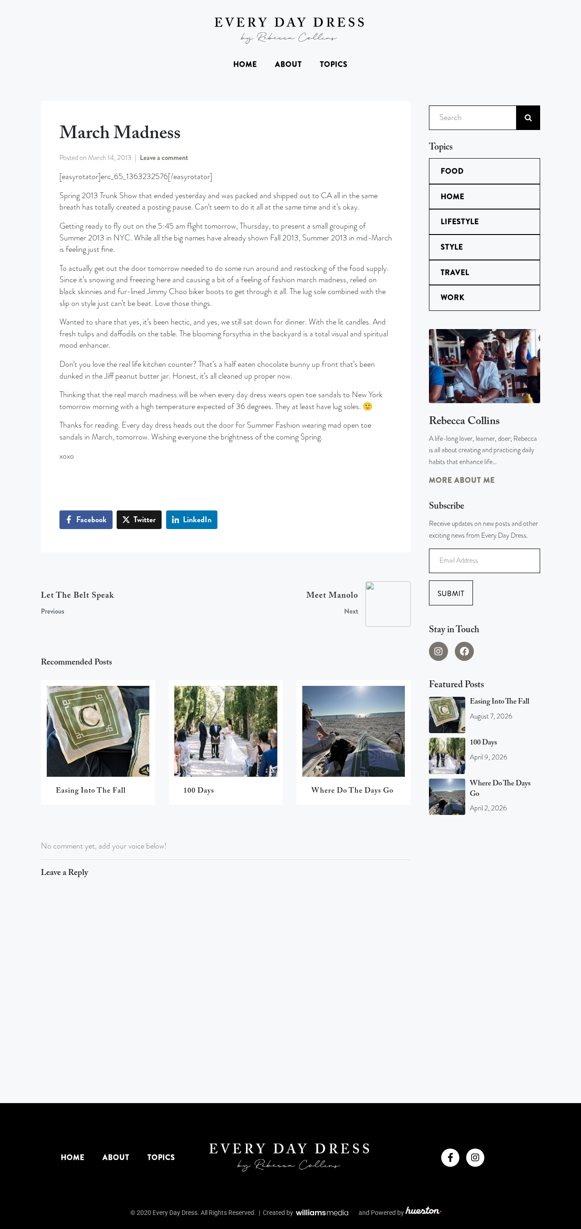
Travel (455, 272)
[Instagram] (438, 651)
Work (452, 297)
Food (452, 171)
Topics (334, 64)
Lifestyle (460, 221)
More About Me (462, 480)
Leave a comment (164, 158)
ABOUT (288, 64)
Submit (451, 594)
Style (452, 247)
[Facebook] (464, 651)
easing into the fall (499, 701)
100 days (483, 742)
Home (245, 64)
